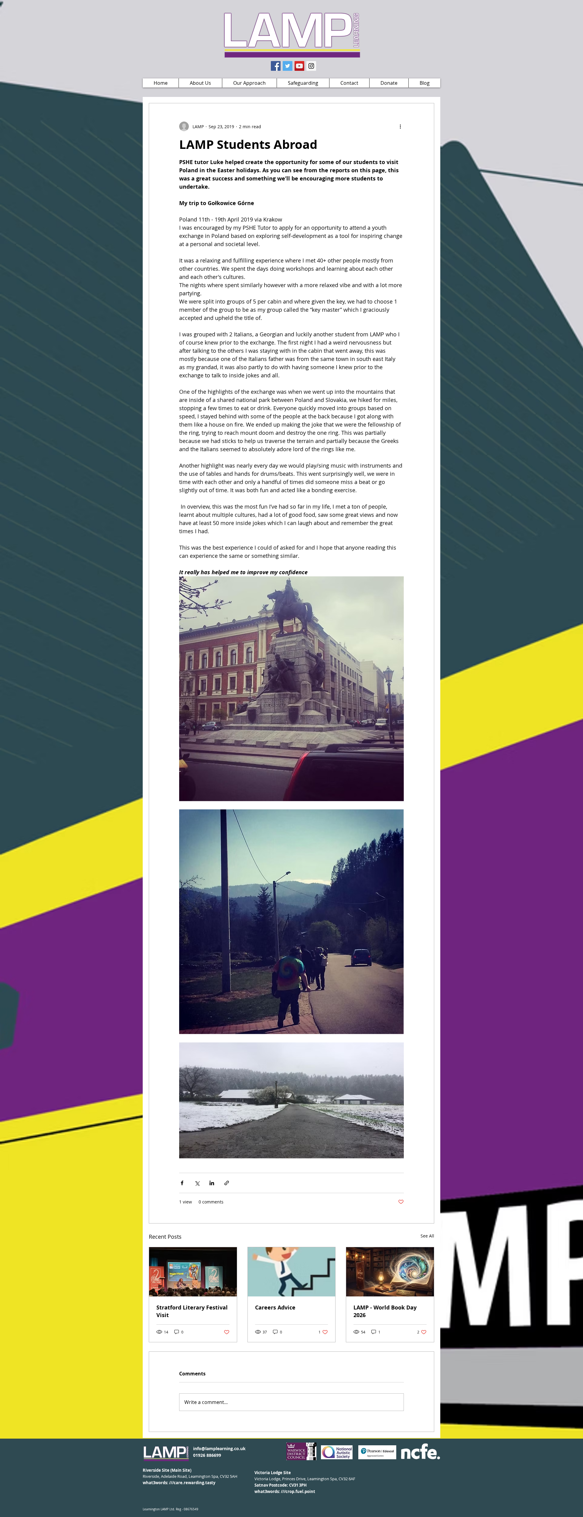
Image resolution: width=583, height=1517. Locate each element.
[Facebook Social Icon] (276, 66)
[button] (200, 83)
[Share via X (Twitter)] (197, 1183)
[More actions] (400, 126)
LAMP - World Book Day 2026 (385, 1311)
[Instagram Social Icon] (311, 66)
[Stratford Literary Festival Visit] (193, 1271)
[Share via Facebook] (182, 1183)
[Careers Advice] (292, 1271)
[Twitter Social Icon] (287, 66)
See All (427, 1236)
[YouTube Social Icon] (299, 66)
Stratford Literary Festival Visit (192, 1311)
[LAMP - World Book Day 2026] (390, 1271)
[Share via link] (227, 1183)
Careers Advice (275, 1307)
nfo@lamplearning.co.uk (220, 1448)
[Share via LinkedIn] (212, 1183)
